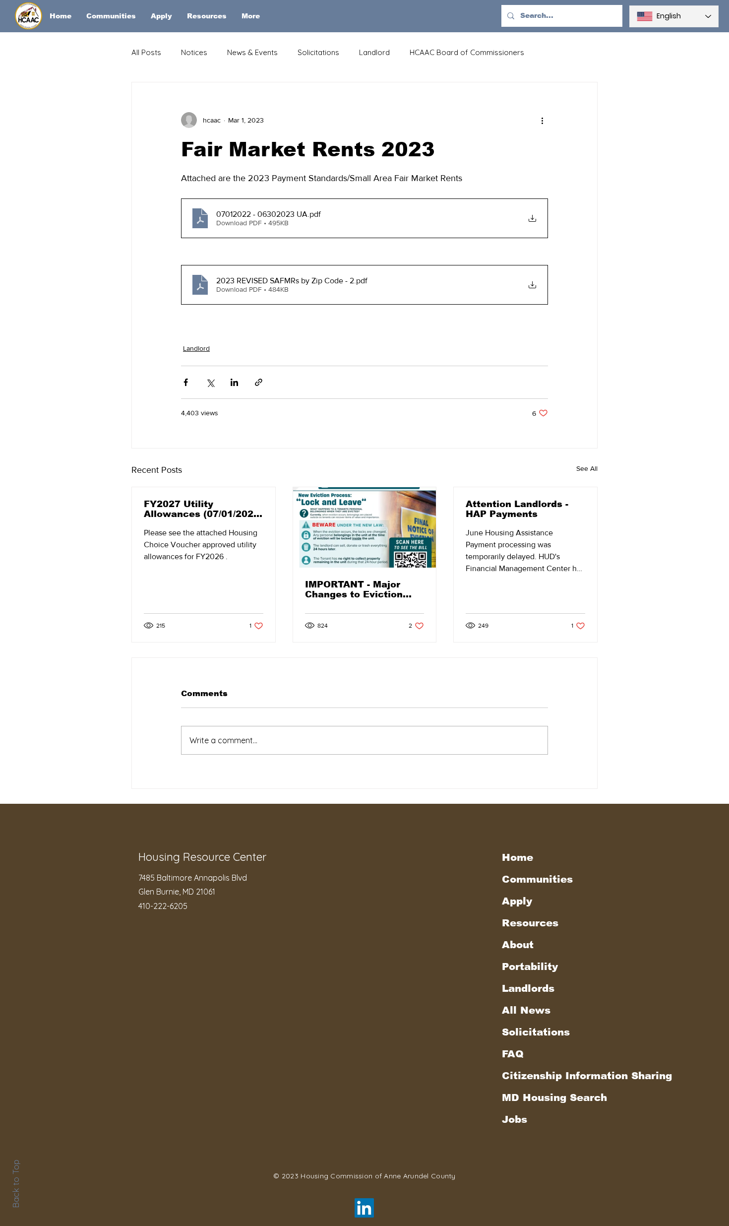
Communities (537, 879)
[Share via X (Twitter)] (210, 382)
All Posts (146, 52)
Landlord (374, 52)
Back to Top (15, 1184)
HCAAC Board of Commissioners (467, 52)
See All (587, 468)
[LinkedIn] (364, 1208)
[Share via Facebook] (185, 382)
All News (526, 1010)
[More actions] (542, 120)
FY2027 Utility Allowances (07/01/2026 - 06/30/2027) (201, 509)
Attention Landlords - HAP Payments (517, 509)
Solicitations (318, 52)
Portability (530, 966)
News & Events (252, 52)
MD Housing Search (554, 1097)
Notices (194, 52)
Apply (517, 901)
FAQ (513, 1053)
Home (517, 857)
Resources (530, 922)
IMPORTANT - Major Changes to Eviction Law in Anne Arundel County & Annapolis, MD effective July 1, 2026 (364, 589)
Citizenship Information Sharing (557, 1075)
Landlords (528, 988)
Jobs (514, 1119)
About (518, 944)
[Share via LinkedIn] (234, 382)
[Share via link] (258, 382)
